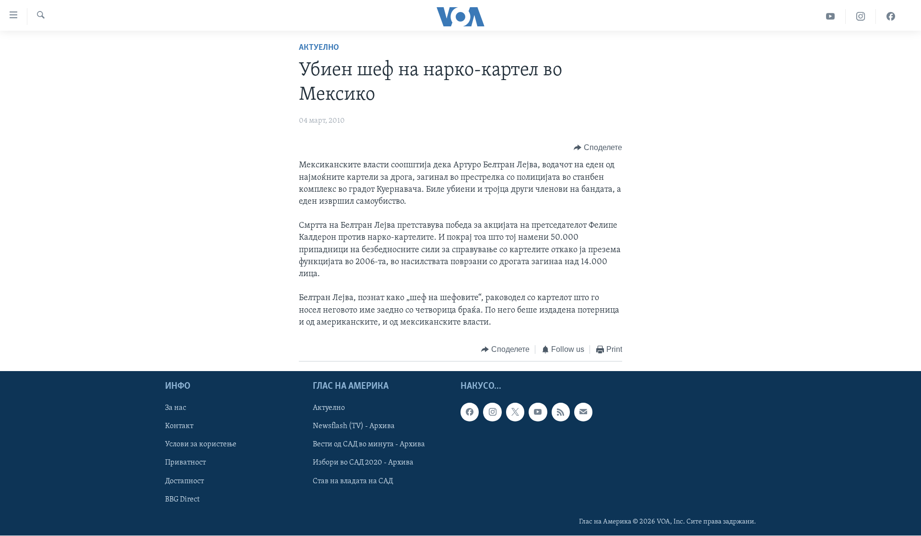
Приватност (185, 463)
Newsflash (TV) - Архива (354, 427)
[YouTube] (830, 16)
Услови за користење (200, 445)
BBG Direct (182, 499)
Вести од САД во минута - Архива (369, 445)
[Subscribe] (583, 412)
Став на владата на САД (353, 481)
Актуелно (319, 48)
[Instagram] (861, 16)
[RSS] (561, 412)
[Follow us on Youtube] (538, 412)
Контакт (179, 427)
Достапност (184, 481)
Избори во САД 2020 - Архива (363, 463)
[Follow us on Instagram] (492, 412)
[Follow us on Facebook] (469, 412)
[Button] (598, 147)
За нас (175, 408)
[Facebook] (891, 16)
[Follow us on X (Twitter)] (515, 412)
